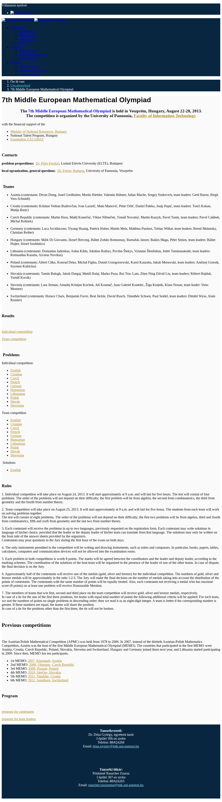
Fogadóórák (27, 39)
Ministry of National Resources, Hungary (38, 131)
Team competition (14, 339)
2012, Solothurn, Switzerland (48, 680)
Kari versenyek (29, 74)
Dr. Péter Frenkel (47, 163)
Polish (14, 397)
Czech (14, 378)
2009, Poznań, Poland (43, 668)
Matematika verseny (33, 70)
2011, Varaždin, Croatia (44, 676)
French (15, 382)
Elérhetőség (27, 31)
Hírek (23, 43)
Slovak (15, 401)
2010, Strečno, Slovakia (44, 672)
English (15, 370)
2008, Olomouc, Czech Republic (51, 664)
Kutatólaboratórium (32, 55)
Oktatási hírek (28, 66)
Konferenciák (28, 58)
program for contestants (18, 711)
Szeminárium (28, 51)
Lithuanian (17, 394)
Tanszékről (17, 27)
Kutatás (15, 47)
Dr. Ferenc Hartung (70, 171)
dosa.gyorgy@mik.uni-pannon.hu (116, 746)
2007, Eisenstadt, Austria (45, 661)
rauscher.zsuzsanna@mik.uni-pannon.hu (116, 785)
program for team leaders (19, 719)
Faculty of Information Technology (165, 115)
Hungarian (17, 390)
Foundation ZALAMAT (27, 139)
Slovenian (17, 405)
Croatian (16, 374)
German (15, 386)
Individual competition (17, 331)
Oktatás (15, 62)
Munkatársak (28, 35)
